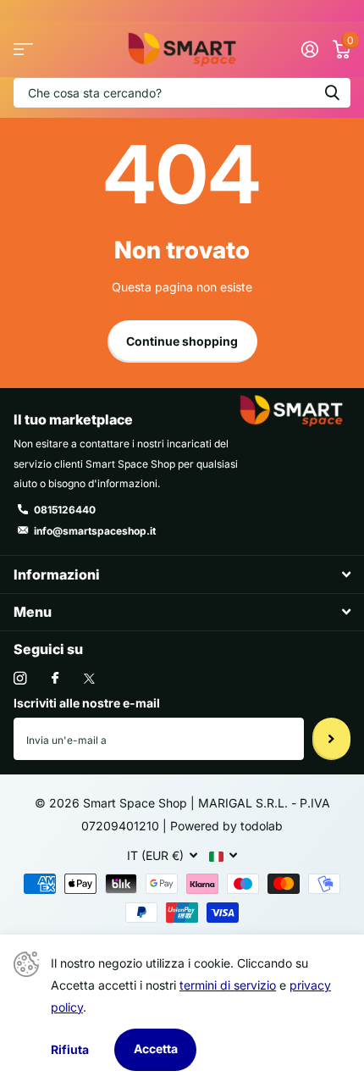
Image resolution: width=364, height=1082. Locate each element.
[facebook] (55, 679)
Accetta (156, 1048)
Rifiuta (70, 1049)
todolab (261, 825)
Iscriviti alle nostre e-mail (87, 703)
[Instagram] (20, 678)
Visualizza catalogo (23, 49)
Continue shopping (182, 341)
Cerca (331, 93)
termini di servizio (227, 985)
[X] (89, 679)
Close (182, 574)
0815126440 (65, 509)
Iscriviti (331, 739)
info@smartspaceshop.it (95, 530)
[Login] (309, 49)
